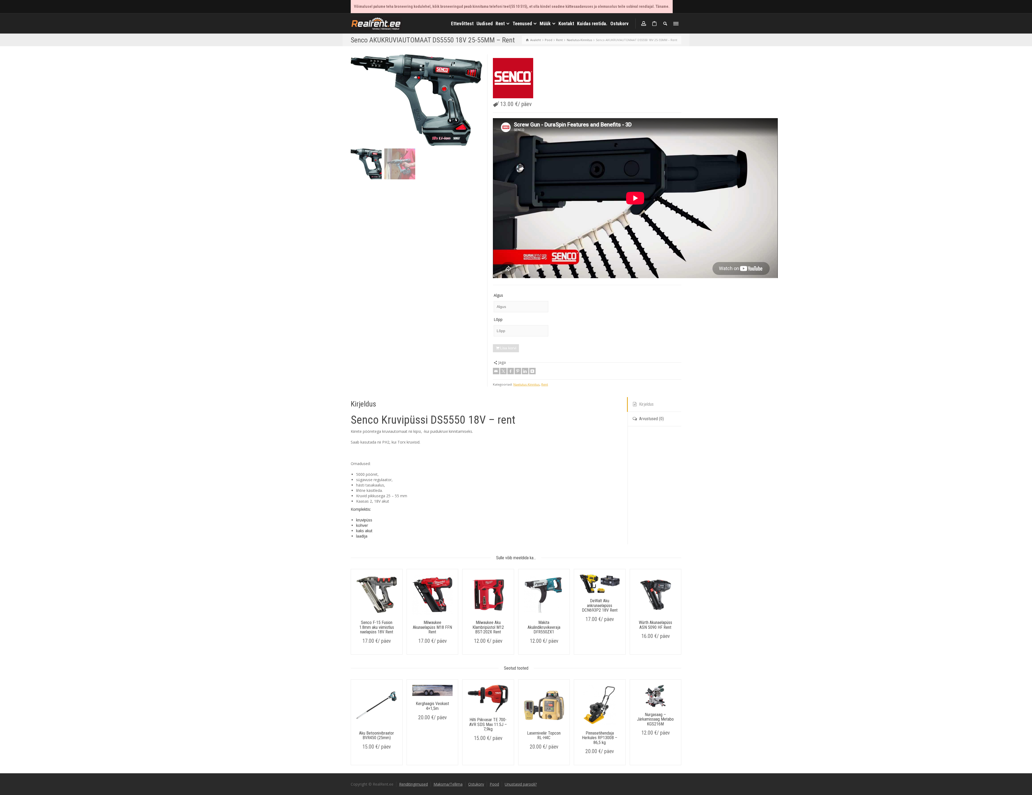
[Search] (665, 23)
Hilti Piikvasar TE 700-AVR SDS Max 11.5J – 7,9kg (488, 724)
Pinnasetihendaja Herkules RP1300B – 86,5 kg (599, 738)
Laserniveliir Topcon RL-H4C (544, 735)
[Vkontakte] (532, 371)
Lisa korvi (508, 348)
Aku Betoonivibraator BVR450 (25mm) (376, 735)
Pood (494, 784)
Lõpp (498, 319)
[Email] (496, 371)
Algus (498, 295)
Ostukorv (476, 784)
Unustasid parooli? (521, 784)
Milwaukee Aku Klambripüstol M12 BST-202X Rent (488, 627)
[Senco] (513, 78)
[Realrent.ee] (376, 23)
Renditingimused (413, 784)
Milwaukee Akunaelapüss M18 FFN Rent (432, 627)
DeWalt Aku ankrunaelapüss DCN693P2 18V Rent (600, 605)
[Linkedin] (525, 371)
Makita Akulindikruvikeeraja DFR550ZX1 (544, 627)
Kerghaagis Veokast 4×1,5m (432, 706)
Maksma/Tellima (448, 784)
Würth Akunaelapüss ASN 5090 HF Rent (655, 625)
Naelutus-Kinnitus (526, 384)
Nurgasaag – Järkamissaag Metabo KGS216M (655, 719)
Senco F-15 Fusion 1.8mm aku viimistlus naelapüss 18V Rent (376, 627)
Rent (544, 384)
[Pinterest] (518, 371)
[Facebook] (510, 371)
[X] (503, 371)
